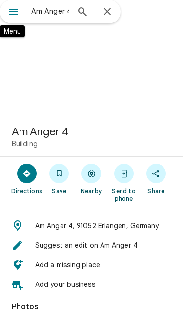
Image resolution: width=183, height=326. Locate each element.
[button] (91, 226)
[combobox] (50, 11)
